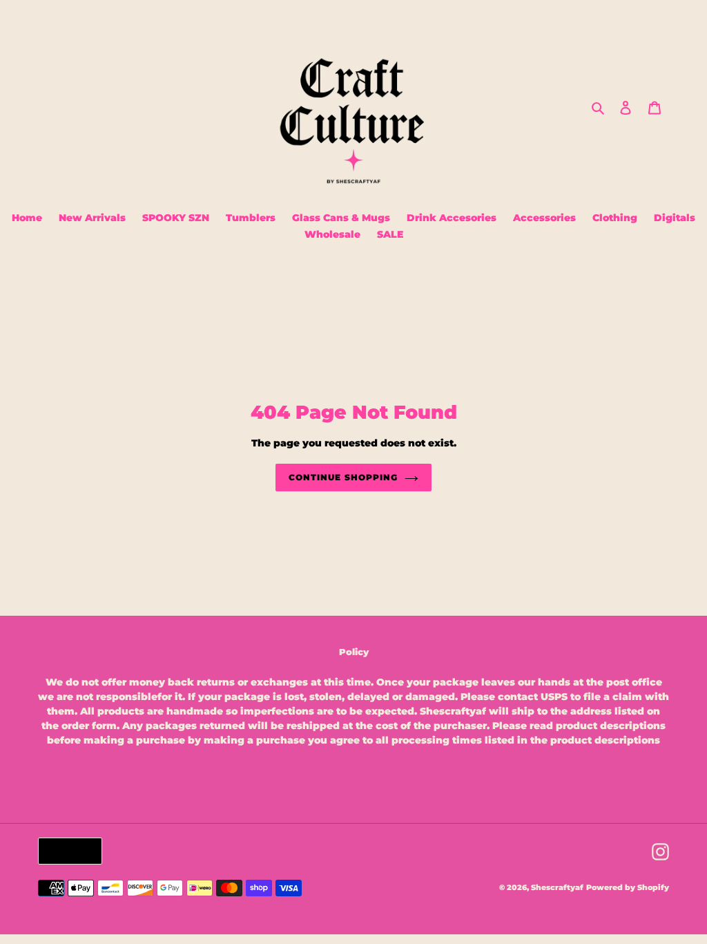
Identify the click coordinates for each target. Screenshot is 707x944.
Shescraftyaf (557, 887)
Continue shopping (343, 477)
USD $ (66, 850)
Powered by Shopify (627, 887)
